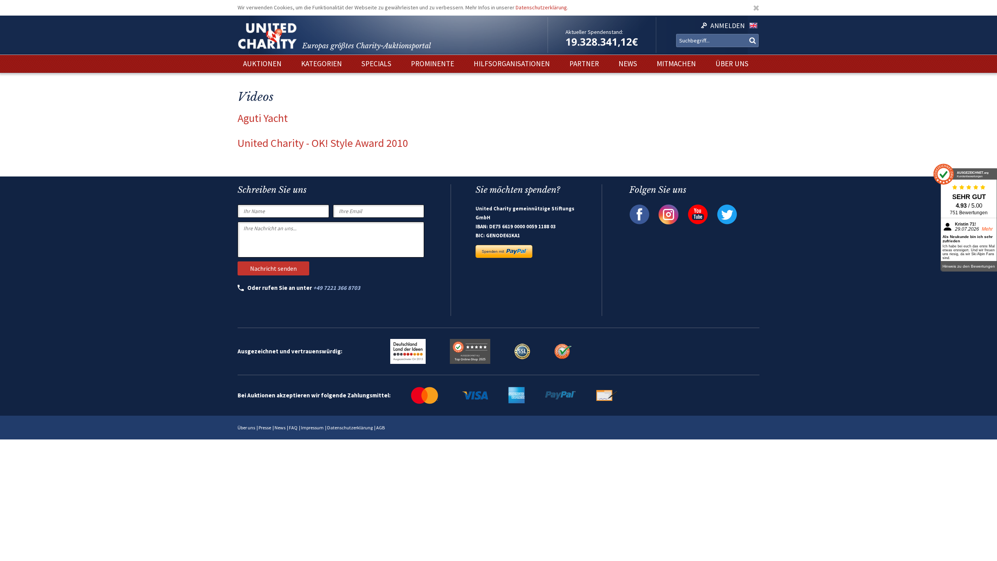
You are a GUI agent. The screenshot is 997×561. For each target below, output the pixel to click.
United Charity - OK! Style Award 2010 (323, 143)
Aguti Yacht (263, 118)
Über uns (246, 427)
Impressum (312, 427)
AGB (380, 427)
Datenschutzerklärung (541, 7)
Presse (265, 427)
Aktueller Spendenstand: (594, 32)
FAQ (293, 427)
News (280, 427)
